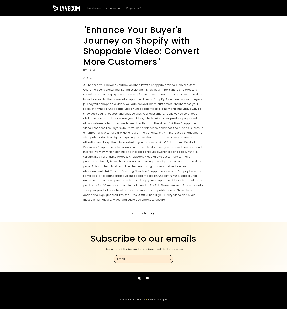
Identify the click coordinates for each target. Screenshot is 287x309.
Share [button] (90, 78)
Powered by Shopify (157, 299)
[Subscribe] (169, 259)
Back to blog (145, 213)
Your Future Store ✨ (137, 299)
